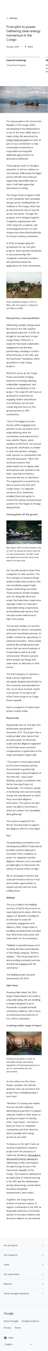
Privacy (7, 1328)
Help (10, 1337)
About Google (11, 1321)
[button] (24, 1245)
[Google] (9, 1313)
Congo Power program (17, 140)
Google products (30, 1321)
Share (28, 46)
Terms (17, 1328)
